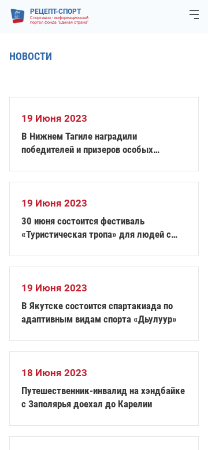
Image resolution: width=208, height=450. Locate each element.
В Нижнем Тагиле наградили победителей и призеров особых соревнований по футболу (87, 143)
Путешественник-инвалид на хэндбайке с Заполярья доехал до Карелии (103, 397)
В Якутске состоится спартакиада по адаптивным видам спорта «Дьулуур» (99, 312)
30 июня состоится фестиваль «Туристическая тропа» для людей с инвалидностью (96, 228)
